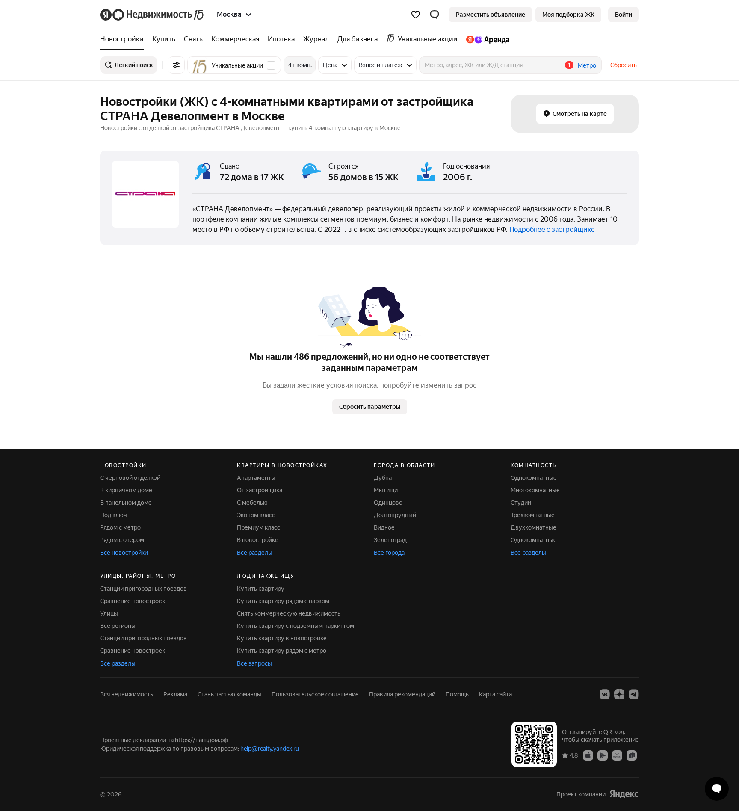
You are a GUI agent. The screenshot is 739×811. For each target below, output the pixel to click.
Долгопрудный (395, 515)
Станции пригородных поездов (143, 588)
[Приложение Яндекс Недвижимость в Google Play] (602, 755)
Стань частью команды (229, 694)
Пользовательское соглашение (315, 694)
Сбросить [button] (623, 65)
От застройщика (259, 490)
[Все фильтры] (176, 65)
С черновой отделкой (130, 477)
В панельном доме (126, 502)
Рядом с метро (120, 527)
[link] (623, 14)
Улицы (109, 613)
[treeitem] (124, 39)
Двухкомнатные (533, 527)
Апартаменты (256, 477)
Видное (384, 527)
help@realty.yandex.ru (269, 748)
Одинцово (388, 502)
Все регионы (118, 625)
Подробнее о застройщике (552, 229)
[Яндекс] (624, 794)
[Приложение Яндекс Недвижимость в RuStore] (632, 755)
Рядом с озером (122, 539)
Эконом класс (256, 515)
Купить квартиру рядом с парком (283, 601)
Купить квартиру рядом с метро (281, 650)
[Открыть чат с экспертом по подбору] (717, 789)
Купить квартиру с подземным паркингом (295, 625)
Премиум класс (258, 527)
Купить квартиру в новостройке (282, 638)
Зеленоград (390, 539)
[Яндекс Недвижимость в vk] (605, 694)
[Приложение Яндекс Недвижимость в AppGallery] (617, 755)
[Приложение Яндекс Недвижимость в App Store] (588, 755)
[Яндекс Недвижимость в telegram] (634, 694)
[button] (434, 14)
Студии (521, 502)
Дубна (383, 477)
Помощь (457, 694)
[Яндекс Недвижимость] (152, 15)
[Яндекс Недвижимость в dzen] (619, 694)
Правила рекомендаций (402, 694)
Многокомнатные (535, 490)
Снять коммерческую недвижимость (288, 613)
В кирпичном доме (126, 490)
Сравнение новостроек (132, 601)
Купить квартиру (260, 588)
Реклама (175, 694)
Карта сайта (495, 694)
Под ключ (113, 515)
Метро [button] (587, 65)
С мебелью (252, 502)
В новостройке (257, 539)
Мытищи (386, 490)
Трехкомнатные (533, 515)
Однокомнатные (534, 477)
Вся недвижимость (126, 694)
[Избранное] (415, 14)
